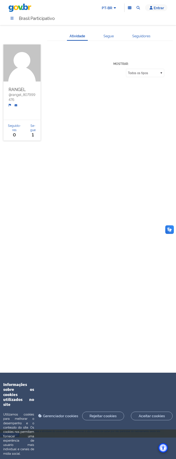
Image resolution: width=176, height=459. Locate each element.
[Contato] (16, 105)
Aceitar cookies (152, 415)
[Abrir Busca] (138, 7)
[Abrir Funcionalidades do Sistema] (129, 7)
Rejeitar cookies (103, 415)
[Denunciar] (10, 105)
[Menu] (12, 18)
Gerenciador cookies (60, 415)
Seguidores (141, 35)
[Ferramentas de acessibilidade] (163, 448)
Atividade (77, 35)
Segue (108, 35)
